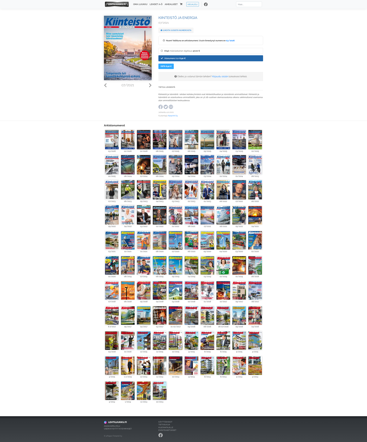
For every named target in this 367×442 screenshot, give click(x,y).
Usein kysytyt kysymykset (118, 429)
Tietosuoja (164, 425)
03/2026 (230, 40)
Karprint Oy (173, 116)
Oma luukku (140, 4)
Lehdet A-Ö (156, 4)
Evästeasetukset (167, 430)
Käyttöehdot (165, 422)
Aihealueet (171, 4)
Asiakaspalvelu (112, 426)
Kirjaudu (193, 4)
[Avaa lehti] (112, 139)
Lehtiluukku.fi (117, 422)
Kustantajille (165, 427)
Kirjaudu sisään (220, 76)
